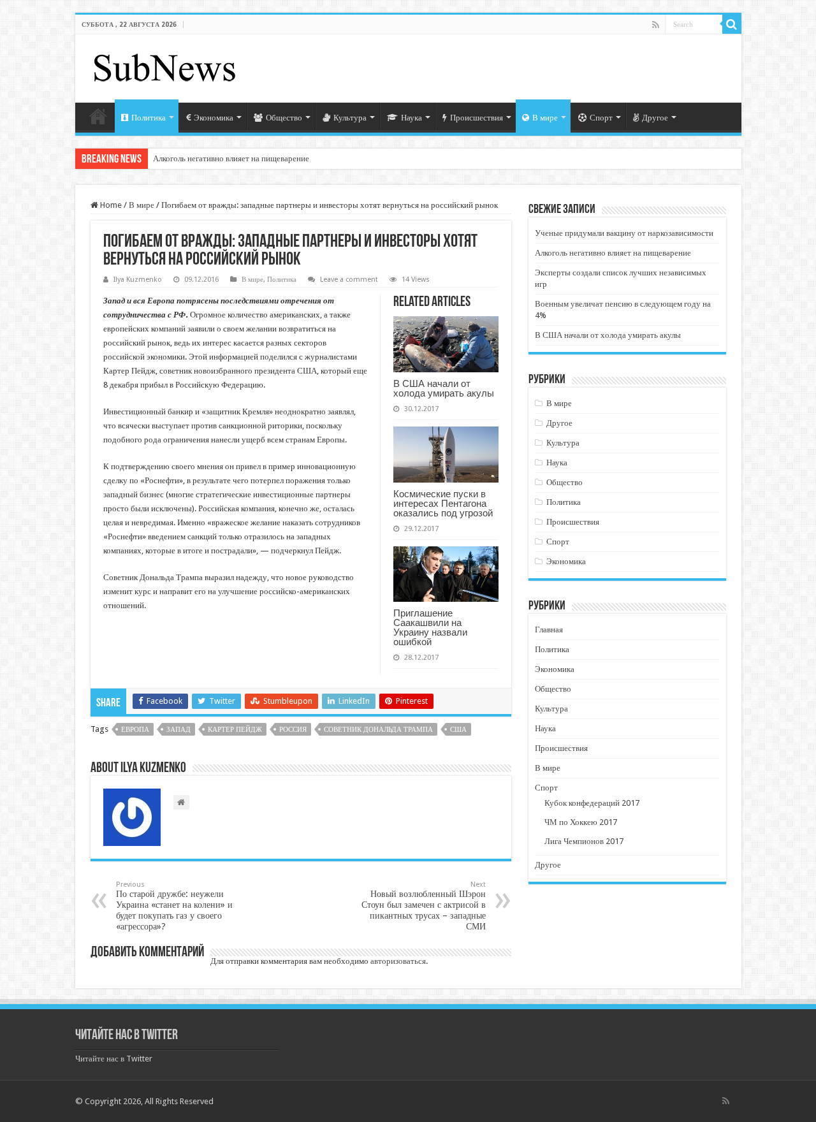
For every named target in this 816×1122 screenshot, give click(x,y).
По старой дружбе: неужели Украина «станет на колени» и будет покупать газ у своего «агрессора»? (174, 905)
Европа (135, 729)
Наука (411, 117)
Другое (655, 117)
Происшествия (476, 117)
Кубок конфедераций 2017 (591, 803)
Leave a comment (349, 279)
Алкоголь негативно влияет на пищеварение (231, 158)
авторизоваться (398, 961)
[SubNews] (164, 66)
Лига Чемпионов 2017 (583, 841)
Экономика (213, 117)
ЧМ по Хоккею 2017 (580, 822)
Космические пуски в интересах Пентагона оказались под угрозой (443, 503)
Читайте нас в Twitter (126, 1035)
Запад (178, 729)
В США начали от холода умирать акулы (443, 388)
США (458, 729)
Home (110, 205)
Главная (98, 116)
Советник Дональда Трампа (378, 729)
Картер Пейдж (235, 729)
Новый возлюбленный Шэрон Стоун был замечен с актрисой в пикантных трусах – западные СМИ (423, 905)
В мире (545, 117)
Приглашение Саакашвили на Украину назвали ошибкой (430, 627)
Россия (293, 729)
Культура (350, 117)
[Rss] (655, 25)
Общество (284, 117)
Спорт (601, 117)
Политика (148, 117)
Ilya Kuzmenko (137, 279)
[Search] (731, 24)
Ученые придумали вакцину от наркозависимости (624, 233)
